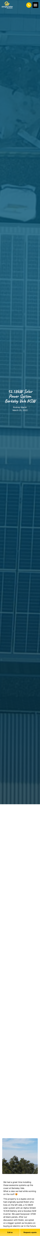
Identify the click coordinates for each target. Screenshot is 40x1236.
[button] (35, 5)
